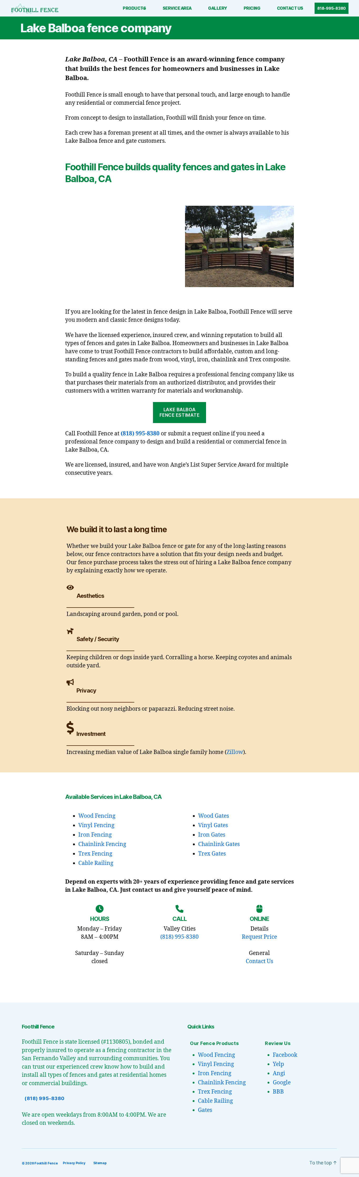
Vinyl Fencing (96, 825)
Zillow (235, 752)
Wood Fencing (96, 816)
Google (282, 1082)
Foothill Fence (46, 1163)
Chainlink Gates (219, 844)
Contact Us (290, 8)
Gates (205, 1110)
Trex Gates (212, 853)
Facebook (285, 1055)
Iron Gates (211, 834)
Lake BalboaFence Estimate (180, 412)
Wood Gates (213, 816)
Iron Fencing (95, 834)
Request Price (259, 937)
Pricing (252, 8)
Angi (279, 1073)
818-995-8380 (331, 8)
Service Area (177, 8)
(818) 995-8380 (140, 433)
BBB (278, 1091)
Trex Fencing (95, 853)
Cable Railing (95, 863)
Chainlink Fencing (102, 844)
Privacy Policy (74, 1163)
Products (134, 8)
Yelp (278, 1064)
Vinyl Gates (213, 825)
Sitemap (100, 1163)
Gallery (217, 8)
